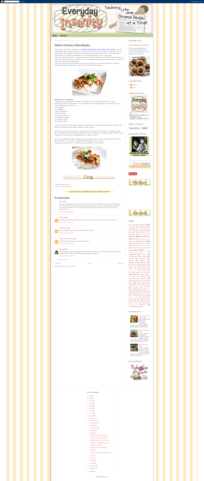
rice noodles (136, 291)
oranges (131, 280)
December (94, 420)
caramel (134, 245)
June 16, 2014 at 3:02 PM (66, 256)
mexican (141, 274)
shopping (142, 299)
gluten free (133, 268)
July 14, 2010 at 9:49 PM (66, 222)
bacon (130, 230)
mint (149, 274)
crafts (144, 254)
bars (144, 230)
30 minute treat (133, 227)
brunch (141, 241)
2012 (90, 413)
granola (144, 268)
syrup (140, 302)
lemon (144, 270)
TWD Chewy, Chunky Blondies (99, 437)
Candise (134, 84)
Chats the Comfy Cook (66, 238)
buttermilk (131, 243)
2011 (90, 416)
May (92, 458)
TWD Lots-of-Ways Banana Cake (99, 442)
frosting (143, 266)
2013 (90, 411)
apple (130, 229)
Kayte (61, 201)
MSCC (133, 276)
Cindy (134, 87)
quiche (145, 288)
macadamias (139, 272)
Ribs (147, 290)
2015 (90, 406)
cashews (142, 245)
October (93, 425)
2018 (90, 398)
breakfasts (145, 236)
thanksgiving (132, 304)
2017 (90, 401)
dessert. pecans (134, 262)
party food (142, 280)
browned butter (144, 239)
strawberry (147, 301)
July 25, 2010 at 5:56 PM (66, 243)
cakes (148, 243)
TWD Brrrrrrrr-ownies (96, 445)
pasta (130, 282)
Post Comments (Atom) (69, 266)
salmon (142, 293)
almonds (143, 227)
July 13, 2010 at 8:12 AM (66, 211)
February (93, 466)
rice (130, 291)
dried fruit (135, 264)
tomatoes (142, 305)
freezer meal (133, 266)
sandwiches (135, 295)
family (145, 264)
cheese (148, 245)
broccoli (135, 239)
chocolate (133, 250)
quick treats (133, 290)
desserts (147, 262)
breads (132, 236)
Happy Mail (131, 269)
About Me (63, 35)
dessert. (142, 260)
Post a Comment (62, 259)
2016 (90, 403)
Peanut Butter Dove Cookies (139, 45)
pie (147, 284)
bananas (137, 230)
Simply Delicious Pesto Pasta (98, 435)
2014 (90, 408)
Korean (138, 269)
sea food (139, 297)
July (92, 433)
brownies (132, 241)
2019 (90, 396)
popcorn (137, 286)
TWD (130, 306)
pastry (139, 282)
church (146, 250)
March (93, 463)
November (94, 423)
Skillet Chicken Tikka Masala (98, 447)
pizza (130, 286)
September (94, 428)
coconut (142, 252)
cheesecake (134, 248)
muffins (142, 276)
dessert (131, 260)
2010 (90, 418)
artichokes (137, 228)
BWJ (140, 243)
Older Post (121, 263)
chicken (70, 186)
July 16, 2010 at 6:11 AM (66, 233)
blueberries (132, 234)
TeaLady (61, 217)
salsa (148, 293)
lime (130, 272)
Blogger (105, 477)
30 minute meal (63, 186)
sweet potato (134, 302)
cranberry (131, 256)
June (92, 456)
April (92, 460)
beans (138, 232)
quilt (141, 290)
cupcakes (142, 258)
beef (146, 232)
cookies (132, 254)
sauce (144, 295)
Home (55, 35)
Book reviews (143, 234)
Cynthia (61, 249)
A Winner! (93, 450)
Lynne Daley (63, 228)
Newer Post (58, 263)
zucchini (138, 306)
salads (134, 293)
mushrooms (132, 278)
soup (138, 301)
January (93, 468)
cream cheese (142, 256)
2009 (90, 471)
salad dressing (145, 291)
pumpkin (135, 288)
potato (148, 286)
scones (130, 297)
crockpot (131, 258)
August (93, 430)
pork (142, 286)
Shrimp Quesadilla (144, 316)
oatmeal (143, 278)
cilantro (131, 252)
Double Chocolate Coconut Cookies (100, 452)
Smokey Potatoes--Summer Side (99, 440)
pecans (139, 284)
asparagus (145, 228)
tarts (146, 303)
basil (130, 232)
